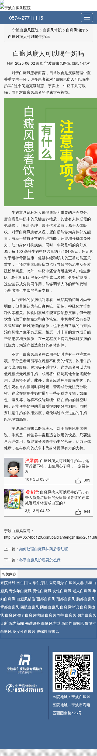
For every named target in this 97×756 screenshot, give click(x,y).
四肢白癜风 (29, 607)
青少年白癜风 (20, 590)
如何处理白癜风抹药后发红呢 (43, 548)
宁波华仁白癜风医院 (29, 428)
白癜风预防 (74, 615)
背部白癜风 (9, 607)
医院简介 (56, 582)
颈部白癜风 (65, 598)
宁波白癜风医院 (25, 29)
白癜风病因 (34, 615)
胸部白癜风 (85, 598)
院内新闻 (16, 623)
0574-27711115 (25, 17)
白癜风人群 (74, 582)
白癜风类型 (50, 623)
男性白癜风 (42, 590)
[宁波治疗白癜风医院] (48, 2)
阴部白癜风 (49, 607)
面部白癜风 (45, 598)
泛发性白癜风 (24, 631)
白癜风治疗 (75, 29)
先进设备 (32, 623)
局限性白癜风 (72, 623)
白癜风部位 (25, 598)
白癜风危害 (54, 615)
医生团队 (24, 582)
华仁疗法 (40, 582)
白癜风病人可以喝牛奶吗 (29, 36)
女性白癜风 (62, 590)
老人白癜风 (81, 590)
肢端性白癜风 (47, 631)
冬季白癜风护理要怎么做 (40, 559)
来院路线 (7, 582)
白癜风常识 (52, 29)
